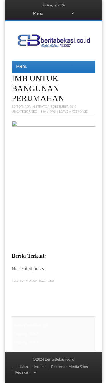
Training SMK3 (26, 333)
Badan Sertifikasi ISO (31, 325)
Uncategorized (24, 111)
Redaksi (21, 372)
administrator (37, 106)
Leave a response (73, 111)
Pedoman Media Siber (69, 366)
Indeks (39, 366)
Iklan (24, 366)
